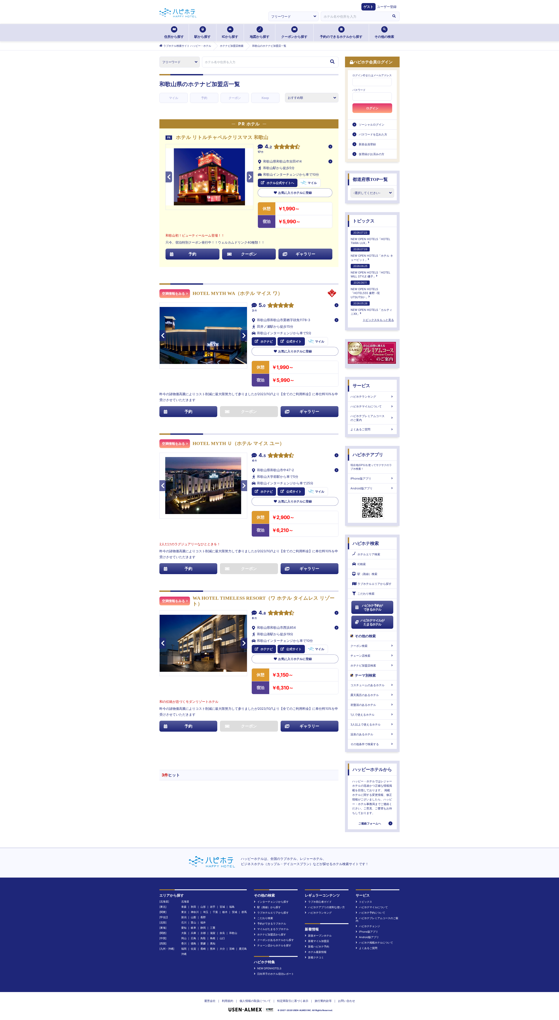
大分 (222, 948)
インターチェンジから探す (273, 901)
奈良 (222, 933)
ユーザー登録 (387, 7)
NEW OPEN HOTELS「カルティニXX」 (371, 308)
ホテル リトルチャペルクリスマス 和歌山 (222, 137)
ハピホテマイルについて (366, 406)
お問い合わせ (346, 1001)
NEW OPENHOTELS (269, 968)
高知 (212, 943)
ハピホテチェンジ (369, 926)
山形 (203, 906)
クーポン (235, 98)
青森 (183, 906)
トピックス (363, 220)
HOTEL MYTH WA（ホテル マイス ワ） (238, 293)
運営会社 (210, 1001)
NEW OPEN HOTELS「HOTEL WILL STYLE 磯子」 (370, 271)
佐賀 (193, 948)
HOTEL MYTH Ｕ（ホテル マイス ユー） (238, 443)
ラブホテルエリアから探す (374, 583)
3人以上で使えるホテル (365, 724)
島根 (212, 938)
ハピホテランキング (363, 396)
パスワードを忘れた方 (373, 134)
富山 (193, 922)
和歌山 (233, 933)
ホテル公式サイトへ (280, 183)
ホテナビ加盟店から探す (271, 934)
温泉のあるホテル (361, 734)
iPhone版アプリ (360, 478)
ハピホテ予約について (372, 912)
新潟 (183, 917)
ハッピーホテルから (372, 769)
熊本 (212, 948)
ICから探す (230, 37)
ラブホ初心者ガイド (320, 901)
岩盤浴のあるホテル (363, 705)
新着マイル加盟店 (318, 941)
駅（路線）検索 (367, 574)
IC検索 (361, 564)
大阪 (183, 933)
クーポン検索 (358, 646)
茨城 (234, 912)
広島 (193, 938)
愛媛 (203, 943)
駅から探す (202, 37)
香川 (183, 943)
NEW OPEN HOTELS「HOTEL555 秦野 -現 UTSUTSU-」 (365, 290)
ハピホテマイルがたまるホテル (372, 622)
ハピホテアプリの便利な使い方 (326, 907)
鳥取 (203, 938)
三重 (212, 927)
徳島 (193, 943)
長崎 (203, 948)
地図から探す (259, 37)
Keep (265, 98)
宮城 (222, 906)
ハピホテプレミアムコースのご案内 (367, 418)
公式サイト (294, 341)
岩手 (212, 906)
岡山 (183, 938)
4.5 (262, 456)
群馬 (244, 912)
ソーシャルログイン (371, 124)
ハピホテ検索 (366, 543)
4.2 (268, 147)
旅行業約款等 (323, 1001)
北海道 (185, 901)
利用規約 (227, 1001)
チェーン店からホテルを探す (274, 945)
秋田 (193, 906)
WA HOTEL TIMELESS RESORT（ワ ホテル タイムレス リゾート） (264, 600)
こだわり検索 (365, 593)
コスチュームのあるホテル (367, 685)
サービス (361, 385)
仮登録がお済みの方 (371, 154)
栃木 (225, 912)
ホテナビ (267, 341)
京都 (203, 933)
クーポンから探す (294, 37)
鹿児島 (243, 948)
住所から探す (174, 37)
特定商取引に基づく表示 (292, 1001)
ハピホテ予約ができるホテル (372, 607)
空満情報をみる (173, 293)
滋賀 (212, 933)
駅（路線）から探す (269, 907)
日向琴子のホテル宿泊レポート (275, 973)
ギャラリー (305, 254)
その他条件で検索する (364, 744)
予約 (204, 98)
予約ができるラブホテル (271, 923)
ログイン (372, 108)
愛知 (183, 927)
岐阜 (193, 927)
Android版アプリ (361, 488)
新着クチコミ (316, 957)
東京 (183, 912)
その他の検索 (384, 37)
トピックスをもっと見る (378, 320)
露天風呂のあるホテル (364, 695)
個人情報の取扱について (255, 1001)
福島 (232, 906)
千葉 (215, 912)
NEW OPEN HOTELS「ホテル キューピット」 (372, 254)
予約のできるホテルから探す (341, 37)
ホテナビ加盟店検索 (363, 665)
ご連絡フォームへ (369, 823)
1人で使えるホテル (362, 714)
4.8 (262, 613)
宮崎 (232, 948)
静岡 (203, 927)
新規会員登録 (367, 144)
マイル (173, 98)
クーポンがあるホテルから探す (275, 940)
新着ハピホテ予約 (318, 946)
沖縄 (183, 954)
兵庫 (193, 933)
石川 (183, 922)
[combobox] (354, 16)
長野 (203, 917)
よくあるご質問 (360, 429)
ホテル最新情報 (317, 952)
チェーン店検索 (360, 655)
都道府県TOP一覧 (370, 179)
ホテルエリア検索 (368, 554)
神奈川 (195, 912)
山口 (222, 938)
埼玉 (205, 912)
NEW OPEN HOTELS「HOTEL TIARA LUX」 (370, 238)
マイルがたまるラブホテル (273, 929)
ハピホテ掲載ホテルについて (376, 942)
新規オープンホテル (320, 935)
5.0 (262, 305)
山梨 (193, 917)
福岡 (183, 948)
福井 (203, 922)
